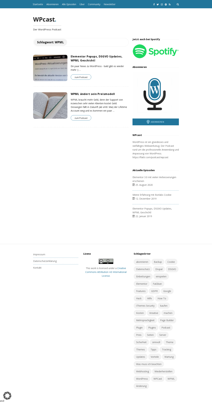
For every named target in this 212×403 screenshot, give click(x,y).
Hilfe (149, 298)
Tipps (153, 349)
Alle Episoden (69, 4)
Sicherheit (141, 342)
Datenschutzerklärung (45, 261)
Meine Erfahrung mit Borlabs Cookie (151, 194)
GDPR (154, 291)
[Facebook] (154, 4)
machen (168, 313)
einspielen (161, 276)
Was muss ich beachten (148, 364)
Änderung (141, 386)
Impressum (39, 254)
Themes (140, 349)
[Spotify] (166, 4)
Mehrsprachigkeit (145, 320)
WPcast (44, 19)
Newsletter (109, 4)
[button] (7, 395)
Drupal (158, 269)
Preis (138, 334)
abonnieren (142, 261)
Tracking (166, 349)
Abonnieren (52, 4)
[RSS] (170, 4)
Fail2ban (157, 283)
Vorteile (155, 356)
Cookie (171, 261)
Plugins (152, 327)
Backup (158, 261)
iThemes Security (145, 305)
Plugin (139, 327)
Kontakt (37, 267)
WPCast (158, 378)
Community (94, 4)
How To (162, 298)
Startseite (38, 4)
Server (162, 334)
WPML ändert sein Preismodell (93, 94)
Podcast (165, 327)
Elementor (141, 283)
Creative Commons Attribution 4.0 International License (106, 272)
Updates (140, 356)
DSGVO (172, 269)
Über (82, 4)
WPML (171, 378)
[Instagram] (162, 4)
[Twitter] (158, 4)
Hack (138, 298)
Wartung (169, 356)
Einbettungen (143, 276)
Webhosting (142, 371)
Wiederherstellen (163, 371)
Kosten (140, 313)
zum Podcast (81, 77)
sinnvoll (156, 342)
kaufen (163, 305)
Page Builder (167, 320)
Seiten (150, 334)
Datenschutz (143, 269)
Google (167, 291)
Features (141, 291)
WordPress (142, 378)
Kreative (153, 313)
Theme (169, 342)
